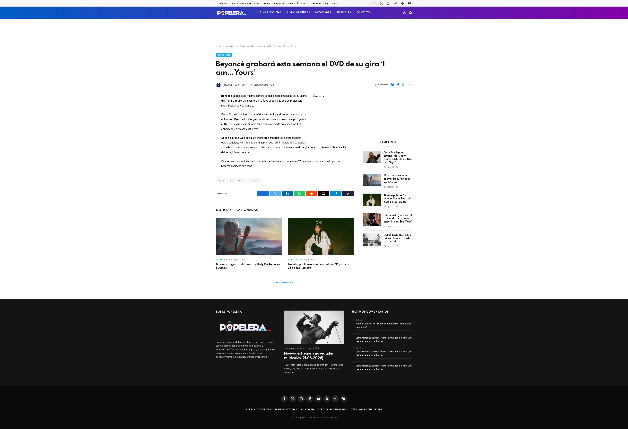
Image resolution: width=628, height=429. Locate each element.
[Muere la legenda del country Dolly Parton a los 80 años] (249, 236)
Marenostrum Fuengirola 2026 (324, 3)
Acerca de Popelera (258, 409)
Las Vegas (254, 180)
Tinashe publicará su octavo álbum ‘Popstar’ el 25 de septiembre (319, 266)
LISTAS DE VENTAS (298, 12)
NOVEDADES (323, 12)
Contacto (307, 409)
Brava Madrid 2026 (296, 3)
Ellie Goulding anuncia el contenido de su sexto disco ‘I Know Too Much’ (398, 218)
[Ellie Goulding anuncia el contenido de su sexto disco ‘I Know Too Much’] (372, 219)
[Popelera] (232, 13)
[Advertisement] (314, 32)
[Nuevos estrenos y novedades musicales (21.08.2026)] (314, 327)
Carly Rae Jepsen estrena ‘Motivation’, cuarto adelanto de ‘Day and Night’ (398, 157)
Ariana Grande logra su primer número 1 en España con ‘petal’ (383, 325)
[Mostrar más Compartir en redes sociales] (409, 84)
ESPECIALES (343, 12)
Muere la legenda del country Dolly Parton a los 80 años (248, 266)
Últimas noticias (286, 409)
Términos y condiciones (366, 409)
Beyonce (222, 180)
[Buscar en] (410, 12)
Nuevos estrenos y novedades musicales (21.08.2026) (309, 356)
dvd (232, 180)
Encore (241, 180)
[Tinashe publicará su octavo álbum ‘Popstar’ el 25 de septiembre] (321, 236)
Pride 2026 (223, 3)
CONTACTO (364, 12)
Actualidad (224, 55)
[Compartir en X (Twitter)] (403, 84)
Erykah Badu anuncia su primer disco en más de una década (397, 238)
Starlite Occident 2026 (273, 3)
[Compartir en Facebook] (397, 84)
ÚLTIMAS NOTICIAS (269, 12)
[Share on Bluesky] (392, 84)
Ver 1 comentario (284, 282)
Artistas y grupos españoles (245, 3)
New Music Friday (293, 348)
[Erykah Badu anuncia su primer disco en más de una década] (372, 239)
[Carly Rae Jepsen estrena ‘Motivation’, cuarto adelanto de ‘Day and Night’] (372, 157)
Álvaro (229, 85)
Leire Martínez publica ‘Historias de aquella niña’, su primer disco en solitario (384, 339)
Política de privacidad (332, 409)
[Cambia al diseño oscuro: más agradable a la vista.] (404, 12)
